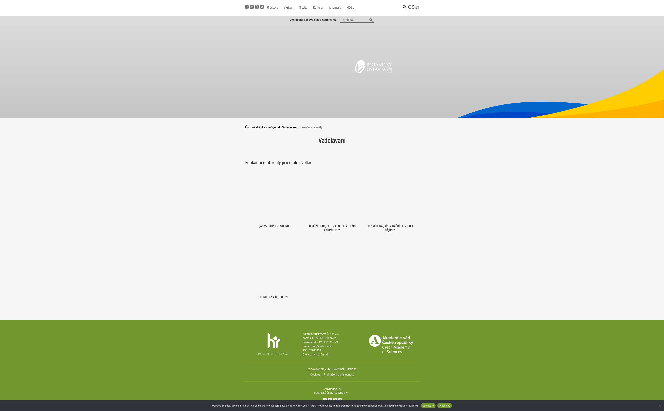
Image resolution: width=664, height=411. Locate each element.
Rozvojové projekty (318, 369)
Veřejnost (335, 7)
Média (350, 7)
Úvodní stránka (255, 127)
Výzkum (288, 7)
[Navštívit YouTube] (256, 1)
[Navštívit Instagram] (251, 1)
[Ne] (659, 405)
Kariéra (318, 7)
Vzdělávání (289, 127)
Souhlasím (428, 405)
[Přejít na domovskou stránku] (373, 72)
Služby (303, 7)
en (417, 7)
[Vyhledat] (404, 7)
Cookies (315, 374)
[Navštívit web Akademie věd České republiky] (391, 352)
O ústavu (272, 7)
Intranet (352, 369)
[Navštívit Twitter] (261, 1)
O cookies (444, 405)
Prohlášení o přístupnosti (339, 374)
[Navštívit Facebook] (246, 1)
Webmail (339, 369)
